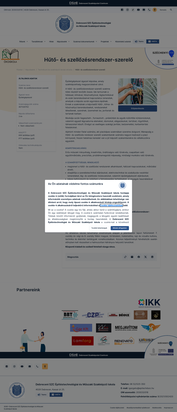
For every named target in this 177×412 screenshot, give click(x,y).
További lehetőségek (99, 228)
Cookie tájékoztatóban (111, 205)
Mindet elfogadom (120, 228)
